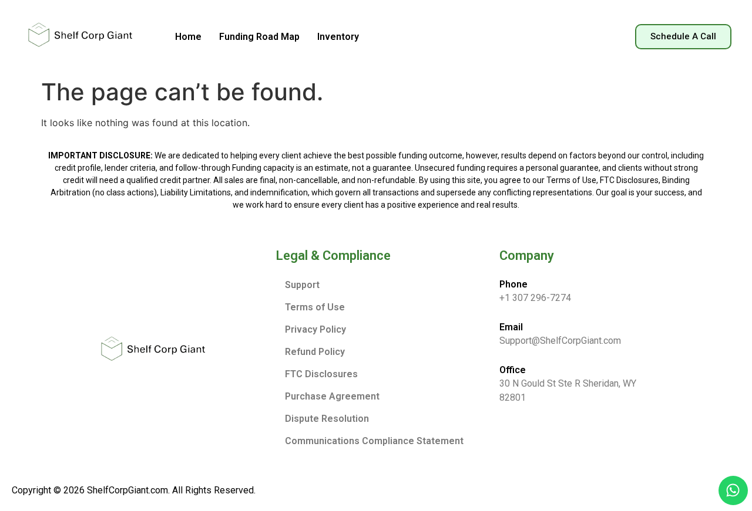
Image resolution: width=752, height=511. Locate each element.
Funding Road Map (259, 36)
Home (188, 36)
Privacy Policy (315, 329)
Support (302, 284)
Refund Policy (315, 351)
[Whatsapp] (733, 490)
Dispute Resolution (327, 418)
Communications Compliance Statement (374, 440)
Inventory (338, 36)
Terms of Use (315, 307)
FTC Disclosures (321, 374)
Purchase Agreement (332, 396)
